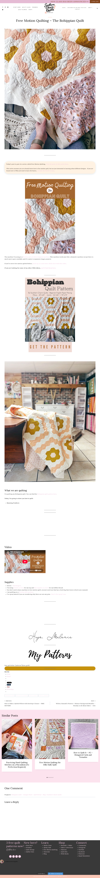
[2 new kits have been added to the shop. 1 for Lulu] (50, 868)
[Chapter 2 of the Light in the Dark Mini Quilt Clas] (16, 868)
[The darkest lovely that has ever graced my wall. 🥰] (27, 868)
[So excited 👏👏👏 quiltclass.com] (72, 868)
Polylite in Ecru (19, 588)
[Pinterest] (8, 7)
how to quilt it (33, 695)
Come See (95, 1)
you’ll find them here (48, 268)
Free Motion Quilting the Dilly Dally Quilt (50, 763)
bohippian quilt (9, 695)
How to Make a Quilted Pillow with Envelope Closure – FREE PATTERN (24, 703)
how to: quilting (43, 695)
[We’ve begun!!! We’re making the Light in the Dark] (38, 868)
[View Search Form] (97, 8)
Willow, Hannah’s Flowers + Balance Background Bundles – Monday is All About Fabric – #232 (75, 703)
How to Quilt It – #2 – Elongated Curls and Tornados (83, 755)
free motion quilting (21, 695)
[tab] (48, 777)
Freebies (35, 7)
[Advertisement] (48, 525)
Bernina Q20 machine (26, 592)
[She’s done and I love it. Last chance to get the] (5, 868)
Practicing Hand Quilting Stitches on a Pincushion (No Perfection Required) (17, 764)
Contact (77, 9)
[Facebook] (3, 7)
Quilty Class (26, 7)
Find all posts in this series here (57, 164)
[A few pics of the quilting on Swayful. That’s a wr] (83, 868)
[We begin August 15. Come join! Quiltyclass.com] (61, 868)
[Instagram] (5, 7)
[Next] (96, 747)
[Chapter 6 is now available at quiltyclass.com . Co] (94, 868)
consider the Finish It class (45, 170)
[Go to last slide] (4, 747)
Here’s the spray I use (58, 594)
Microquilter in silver (41, 588)
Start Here (17, 7)
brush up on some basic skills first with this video (49, 263)
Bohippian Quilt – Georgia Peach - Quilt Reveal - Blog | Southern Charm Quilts (36, 794)
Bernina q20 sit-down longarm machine (36, 257)
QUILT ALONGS (22, 9)
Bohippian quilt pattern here (46, 494)
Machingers (17, 585)
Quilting (50, 17)
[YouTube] (3, 10)
